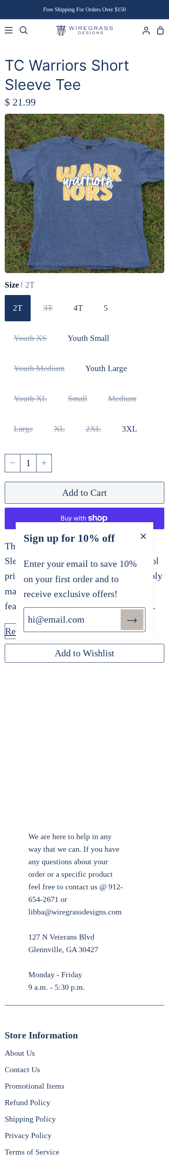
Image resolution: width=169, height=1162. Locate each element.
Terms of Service (32, 1151)
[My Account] (143, 30)
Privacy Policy (28, 1135)
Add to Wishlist (84, 653)
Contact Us (22, 1069)
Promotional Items (34, 1086)
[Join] (132, 619)
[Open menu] (6, 30)
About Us (20, 1053)
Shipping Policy (30, 1119)
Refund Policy (27, 1102)
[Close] (143, 535)
